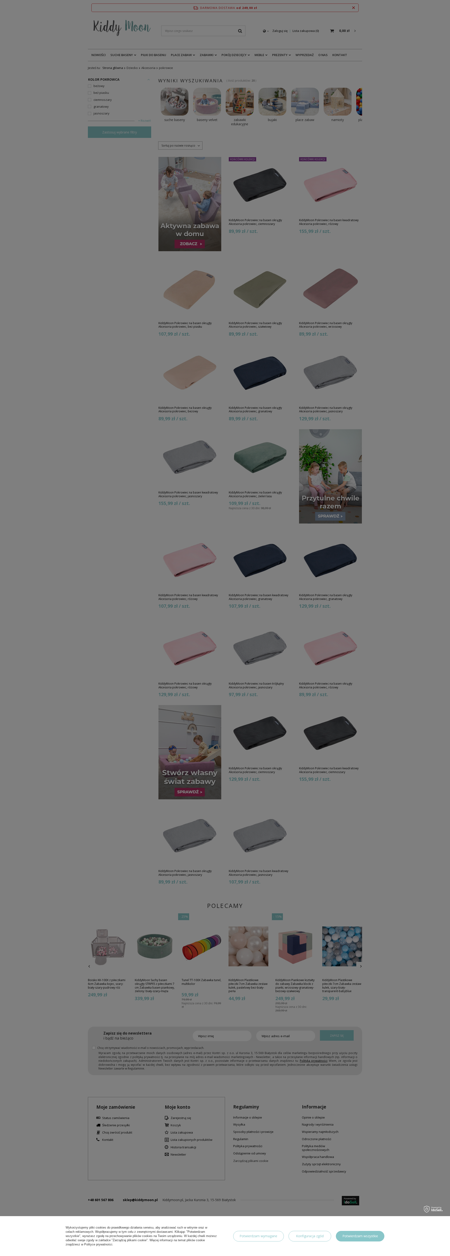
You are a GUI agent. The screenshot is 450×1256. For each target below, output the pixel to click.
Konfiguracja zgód (310, 1236)
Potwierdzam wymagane (258, 1236)
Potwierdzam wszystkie (360, 1236)
